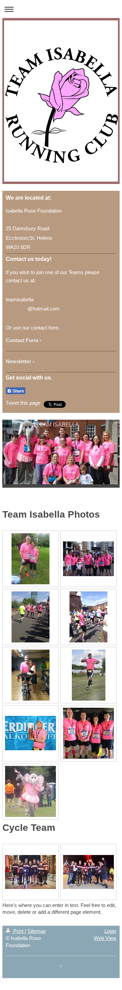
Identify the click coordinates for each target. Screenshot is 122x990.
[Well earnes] (30, 733)
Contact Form (22, 340)
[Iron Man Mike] (88, 675)
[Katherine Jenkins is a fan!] (30, 675)
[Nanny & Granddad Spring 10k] (30, 558)
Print (18, 931)
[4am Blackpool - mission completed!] (88, 872)
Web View (105, 938)
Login (110, 931)
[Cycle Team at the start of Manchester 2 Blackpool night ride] (30, 872)
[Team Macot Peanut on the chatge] (30, 791)
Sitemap (36, 931)
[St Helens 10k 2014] (88, 733)
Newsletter (18, 361)
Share (18, 391)
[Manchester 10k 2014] (88, 558)
